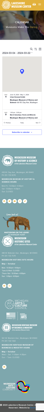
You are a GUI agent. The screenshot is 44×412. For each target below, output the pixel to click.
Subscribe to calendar (21, 132)
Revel (32, 408)
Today (22, 123)
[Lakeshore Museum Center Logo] (16, 5)
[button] (22, 71)
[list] (22, 106)
